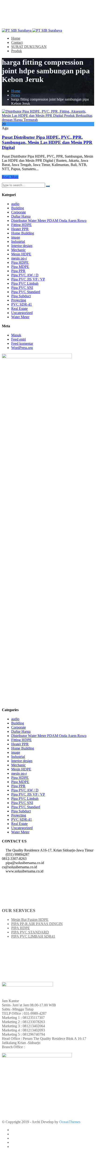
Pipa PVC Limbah (24, 283)
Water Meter (20, 317)
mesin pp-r (19, 258)
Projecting (18, 300)
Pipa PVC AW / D (24, 275)
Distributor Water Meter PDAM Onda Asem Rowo (48, 221)
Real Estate (19, 309)
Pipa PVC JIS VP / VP (28, 279)
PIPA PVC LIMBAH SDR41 (33, 936)
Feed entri (18, 339)
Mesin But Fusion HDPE (29, 920)
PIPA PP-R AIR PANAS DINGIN (37, 924)
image (15, 237)
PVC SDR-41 (21, 304)
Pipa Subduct (21, 296)
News (15, 95)
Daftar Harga (21, 216)
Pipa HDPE (20, 262)
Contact (17, 42)
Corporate (18, 212)
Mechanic (18, 250)
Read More (10, 177)
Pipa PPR (18, 271)
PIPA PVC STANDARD (30, 932)
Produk (16, 51)
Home (15, 38)
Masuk (16, 335)
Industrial (18, 241)
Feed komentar (22, 343)
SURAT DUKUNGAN (29, 47)
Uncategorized (22, 313)
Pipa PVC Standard (25, 292)
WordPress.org (22, 348)
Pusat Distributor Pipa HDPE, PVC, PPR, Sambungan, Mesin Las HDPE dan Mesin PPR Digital (47, 142)
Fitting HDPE (21, 225)
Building (17, 208)
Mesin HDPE (21, 254)
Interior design (21, 246)
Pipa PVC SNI (22, 288)
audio (15, 204)
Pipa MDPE (20, 267)
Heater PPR (20, 229)
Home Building (22, 233)
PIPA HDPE (20, 928)
